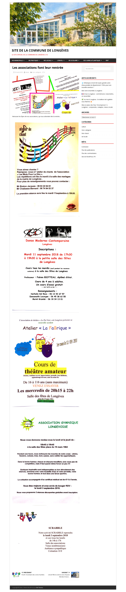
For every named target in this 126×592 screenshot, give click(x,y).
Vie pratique (33, 60)
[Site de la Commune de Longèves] (63, 45)
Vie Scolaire (73, 60)
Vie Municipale (17, 60)
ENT (107, 60)
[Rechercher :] (97, 68)
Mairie (27, 72)
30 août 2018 (19, 72)
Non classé (85, 133)
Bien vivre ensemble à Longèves (92, 91)
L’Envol (60, 60)
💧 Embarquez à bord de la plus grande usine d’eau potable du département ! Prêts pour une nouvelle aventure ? (96, 85)
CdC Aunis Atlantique (91, 60)
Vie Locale (47, 60)
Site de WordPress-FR (88, 157)
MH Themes (39, 587)
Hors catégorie (36, 72)
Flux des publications (88, 150)
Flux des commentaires (89, 153)
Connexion (85, 147)
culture (84, 127)
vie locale (85, 137)
